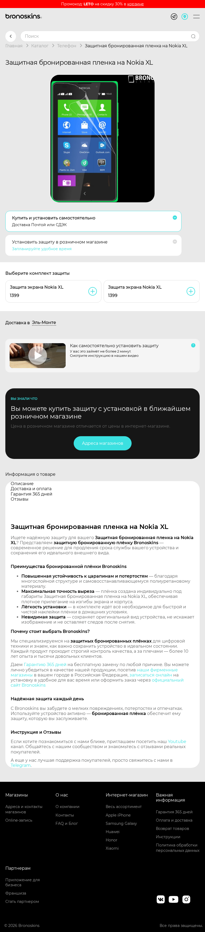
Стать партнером (22, 901)
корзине (135, 4)
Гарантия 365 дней (174, 812)
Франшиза (15, 893)
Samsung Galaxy (121, 823)
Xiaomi (112, 848)
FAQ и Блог (67, 823)
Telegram (21, 765)
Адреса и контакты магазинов (23, 809)
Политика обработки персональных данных (177, 848)
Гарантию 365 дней (45, 664)
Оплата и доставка (174, 820)
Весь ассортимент (124, 806)
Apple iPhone (118, 815)
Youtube (177, 741)
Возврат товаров (172, 828)
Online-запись (18, 820)
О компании (68, 806)
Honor (111, 840)
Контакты (65, 815)
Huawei (113, 831)
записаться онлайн (150, 675)
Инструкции (168, 836)
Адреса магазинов (102, 443)
